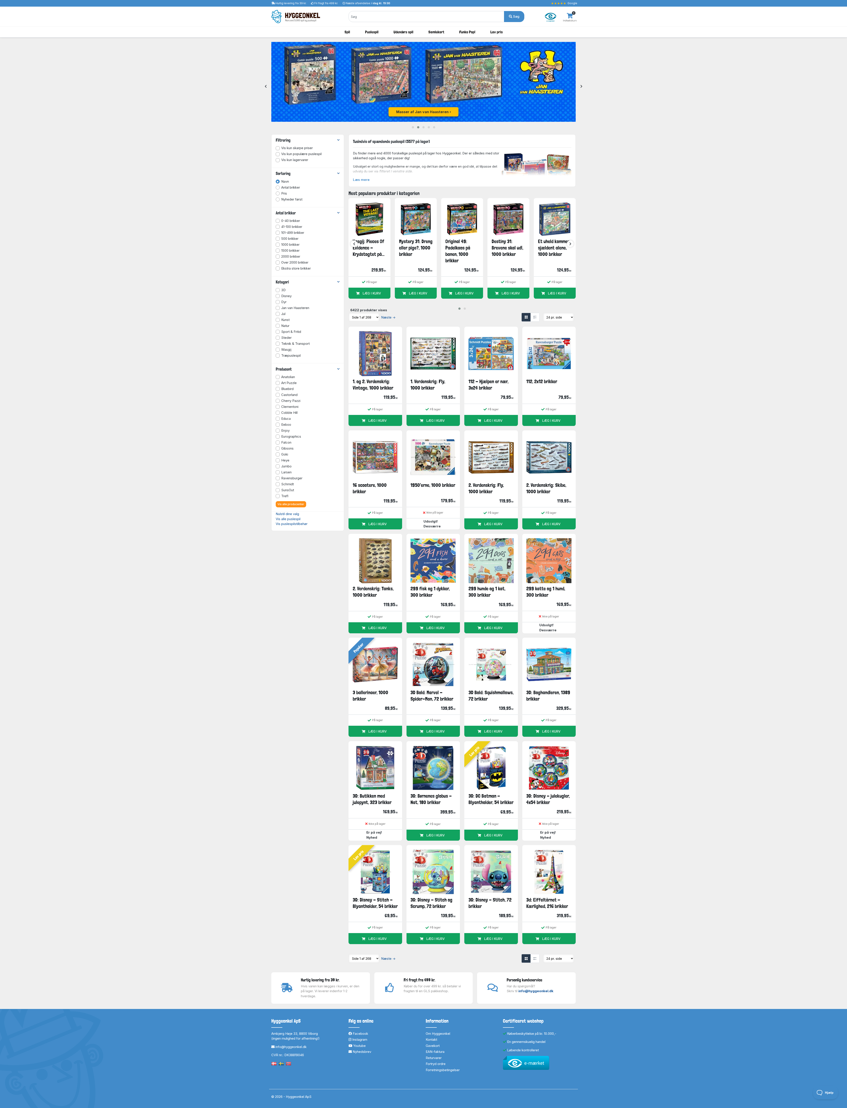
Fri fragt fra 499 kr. (326, 3)
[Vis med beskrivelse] (534, 317)
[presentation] (266, 86)
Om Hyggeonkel (438, 1033)
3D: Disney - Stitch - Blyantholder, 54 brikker (375, 903)
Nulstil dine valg (287, 514)
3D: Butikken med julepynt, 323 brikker (372, 799)
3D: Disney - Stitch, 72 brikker (490, 903)
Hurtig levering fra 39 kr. (290, 3)
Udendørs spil (403, 32)
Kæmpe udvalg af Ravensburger (422, 112)
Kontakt (431, 1039)
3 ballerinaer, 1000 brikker (370, 696)
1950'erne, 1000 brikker (432, 485)
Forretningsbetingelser (443, 1070)
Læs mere (361, 180)
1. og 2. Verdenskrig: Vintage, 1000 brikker (373, 385)
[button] (413, 127)
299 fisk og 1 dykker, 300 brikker (430, 592)
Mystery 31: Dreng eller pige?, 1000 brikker (416, 247)
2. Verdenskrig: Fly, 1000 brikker (486, 488)
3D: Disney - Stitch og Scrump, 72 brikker (431, 903)
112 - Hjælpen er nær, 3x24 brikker (488, 385)
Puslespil (372, 32)
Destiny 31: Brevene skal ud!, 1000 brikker (507, 247)
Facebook (360, 1033)
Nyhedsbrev (361, 1052)
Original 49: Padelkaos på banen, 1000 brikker (457, 251)
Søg (515, 16)
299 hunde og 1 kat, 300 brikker (486, 592)
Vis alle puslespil (288, 519)
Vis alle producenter (290, 504)
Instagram (359, 1039)
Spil (347, 32)
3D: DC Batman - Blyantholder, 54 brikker (490, 799)
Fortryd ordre (436, 1064)
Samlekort (436, 32)
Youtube (359, 1046)
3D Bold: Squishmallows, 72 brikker (490, 696)
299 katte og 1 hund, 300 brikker (545, 592)
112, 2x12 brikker (541, 381)
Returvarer (434, 1058)
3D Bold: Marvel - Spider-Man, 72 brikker (431, 696)
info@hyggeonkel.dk (535, 991)
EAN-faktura (435, 1052)
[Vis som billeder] (526, 317)
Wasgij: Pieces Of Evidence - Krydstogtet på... (368, 247)
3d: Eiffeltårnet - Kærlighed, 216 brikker (547, 903)
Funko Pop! (467, 32)
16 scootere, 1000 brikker (370, 488)
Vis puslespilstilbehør (291, 524)
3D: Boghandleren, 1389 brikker (548, 696)
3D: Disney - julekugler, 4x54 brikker (548, 799)
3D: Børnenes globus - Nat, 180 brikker (431, 799)
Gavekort (433, 1046)
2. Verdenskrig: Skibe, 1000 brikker (546, 488)
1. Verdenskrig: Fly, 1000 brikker (427, 385)
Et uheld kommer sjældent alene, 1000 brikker (554, 247)
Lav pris (496, 32)
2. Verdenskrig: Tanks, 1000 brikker (373, 592)
